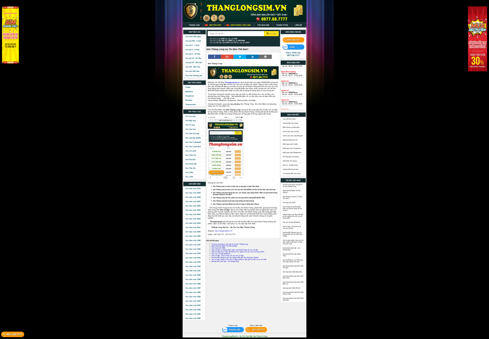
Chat (291, 47)
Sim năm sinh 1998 (193, 240)
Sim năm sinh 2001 (193, 227)
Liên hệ (298, 25)
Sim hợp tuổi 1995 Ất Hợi (291, 288)
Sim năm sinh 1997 (193, 245)
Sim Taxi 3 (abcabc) (193, 146)
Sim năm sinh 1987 (193, 288)
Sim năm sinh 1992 (193, 266)
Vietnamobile (190, 104)
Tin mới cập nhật (293, 180)
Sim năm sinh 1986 (193, 292)
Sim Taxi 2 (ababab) (193, 142)
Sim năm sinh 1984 (193, 301)
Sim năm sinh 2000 (193, 232)
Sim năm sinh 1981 (193, 314)
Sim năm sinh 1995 (193, 253)
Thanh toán (282, 25)
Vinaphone (189, 96)
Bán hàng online (293, 32)
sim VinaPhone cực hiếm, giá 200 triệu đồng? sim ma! (293, 261)
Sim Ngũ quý (190, 121)
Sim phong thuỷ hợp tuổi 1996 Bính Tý (293, 283)
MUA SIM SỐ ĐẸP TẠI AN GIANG (224, 246)
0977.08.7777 (293, 40)
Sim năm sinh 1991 (193, 271)
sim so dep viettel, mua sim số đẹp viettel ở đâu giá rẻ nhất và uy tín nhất (239, 259)
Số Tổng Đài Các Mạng (291, 157)
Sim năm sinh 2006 (193, 206)
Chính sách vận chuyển (291, 131)
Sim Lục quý (190, 116)
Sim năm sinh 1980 (193, 318)
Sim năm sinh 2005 (193, 210)
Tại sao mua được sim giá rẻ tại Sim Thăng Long (230, 244)
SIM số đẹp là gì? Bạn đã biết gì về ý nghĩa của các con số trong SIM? (238, 252)
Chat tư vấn (233, 330)
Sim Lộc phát (190, 151)
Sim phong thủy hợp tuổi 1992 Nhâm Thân (293, 293)
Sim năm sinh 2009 (193, 193)
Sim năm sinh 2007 (193, 201)
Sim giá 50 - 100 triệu (193, 62)
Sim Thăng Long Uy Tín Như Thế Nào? (292, 197)
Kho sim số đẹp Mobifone (221, 254)
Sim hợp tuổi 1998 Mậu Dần (292, 272)
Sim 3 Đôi (189, 177)
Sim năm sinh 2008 (193, 197)
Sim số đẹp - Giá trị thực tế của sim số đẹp (228, 256)
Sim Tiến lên (190, 168)
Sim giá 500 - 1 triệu (193, 41)
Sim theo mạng (194, 83)
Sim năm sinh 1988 (193, 284)
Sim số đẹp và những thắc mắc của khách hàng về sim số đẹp (235, 250)
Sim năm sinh (194, 184)
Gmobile (188, 100)
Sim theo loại (194, 112)
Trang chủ (194, 25)
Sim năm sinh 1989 (193, 279)
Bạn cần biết (293, 115)
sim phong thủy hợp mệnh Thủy (292, 255)
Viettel (187, 87)
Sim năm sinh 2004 (193, 214)
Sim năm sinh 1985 (193, 297)
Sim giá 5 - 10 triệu (192, 54)
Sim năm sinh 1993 (193, 262)
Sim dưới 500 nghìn (193, 37)
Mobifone (189, 92)
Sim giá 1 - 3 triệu (192, 45)
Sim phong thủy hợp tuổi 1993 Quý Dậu (293, 299)
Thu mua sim (263, 25)
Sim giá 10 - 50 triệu (193, 58)
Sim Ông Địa (190, 159)
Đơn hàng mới (293, 63)
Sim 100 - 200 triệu (192, 67)
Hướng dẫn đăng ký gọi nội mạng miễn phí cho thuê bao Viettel (235, 257)
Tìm (272, 34)
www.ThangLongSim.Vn (224, 231)
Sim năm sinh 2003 (193, 219)
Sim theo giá (194, 32)
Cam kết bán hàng (289, 119)
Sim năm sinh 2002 (193, 223)
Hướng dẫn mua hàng (290, 123)
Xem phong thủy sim (240, 25)
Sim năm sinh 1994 (193, 258)
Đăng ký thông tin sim (290, 140)
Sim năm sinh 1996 (193, 249)
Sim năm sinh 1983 (193, 305)
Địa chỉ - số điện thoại (290, 165)
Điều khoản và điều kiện (291, 127)
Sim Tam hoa (190, 129)
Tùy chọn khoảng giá (193, 75)
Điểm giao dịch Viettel (290, 144)
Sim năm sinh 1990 (193, 275)
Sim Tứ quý (190, 125)
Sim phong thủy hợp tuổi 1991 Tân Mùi (293, 267)
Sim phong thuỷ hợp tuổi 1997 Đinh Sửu (293, 277)
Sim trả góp (215, 25)
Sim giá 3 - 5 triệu (192, 50)
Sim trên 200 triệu (192, 71)
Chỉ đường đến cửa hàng (291, 173)
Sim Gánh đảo (191, 164)
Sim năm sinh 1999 (193, 236)
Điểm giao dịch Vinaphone (292, 148)
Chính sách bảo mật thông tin (293, 136)
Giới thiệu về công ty (290, 161)
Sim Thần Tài (190, 155)
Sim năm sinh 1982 (193, 310)
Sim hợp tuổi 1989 (218, 248)
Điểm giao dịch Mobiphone (292, 152)
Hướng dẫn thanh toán (290, 169)
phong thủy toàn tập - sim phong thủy (225, 261)
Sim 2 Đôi (189, 172)
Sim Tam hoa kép (192, 134)
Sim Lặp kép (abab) (193, 138)
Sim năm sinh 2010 (193, 188)
